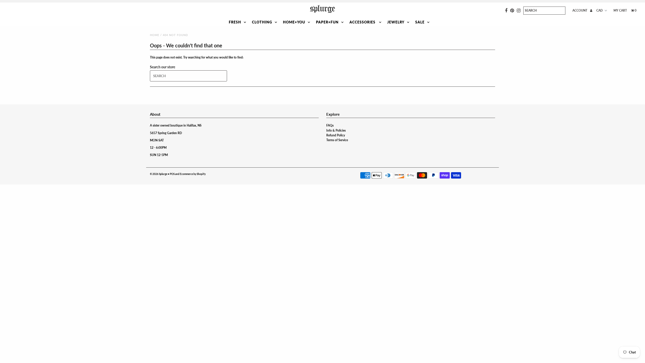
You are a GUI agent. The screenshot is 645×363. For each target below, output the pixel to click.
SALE (420, 22)
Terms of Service (337, 140)
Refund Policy (335, 135)
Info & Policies (336, 130)
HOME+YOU (294, 22)
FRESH (235, 22)
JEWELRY (395, 22)
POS (172, 173)
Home (154, 35)
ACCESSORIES (362, 22)
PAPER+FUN (327, 22)
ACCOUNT (580, 10)
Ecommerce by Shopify (193, 173)
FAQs (330, 125)
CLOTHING (262, 22)
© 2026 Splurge (158, 173)
